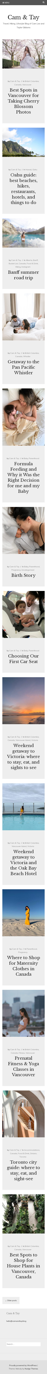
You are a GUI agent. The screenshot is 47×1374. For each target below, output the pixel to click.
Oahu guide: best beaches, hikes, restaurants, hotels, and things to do (23, 188)
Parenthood (34, 458)
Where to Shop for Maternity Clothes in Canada (23, 966)
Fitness (22, 1053)
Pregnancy (15, 570)
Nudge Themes (31, 1369)
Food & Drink (32, 263)
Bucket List (13, 263)
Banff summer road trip (23, 275)
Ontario (33, 1153)
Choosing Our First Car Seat (23, 658)
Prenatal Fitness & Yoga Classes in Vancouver (23, 1066)
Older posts (12, 1300)
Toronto (22, 1157)
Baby (26, 458)
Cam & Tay (23, 17)
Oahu (35, 169)
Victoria (34, 740)
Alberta (29, 260)
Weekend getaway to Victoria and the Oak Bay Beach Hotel (23, 862)
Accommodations (32, 1150)
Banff (35, 260)
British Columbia (32, 81)
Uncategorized (27, 570)
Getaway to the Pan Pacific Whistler (23, 367)
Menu (7, 3)
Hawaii (29, 169)
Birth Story (23, 575)
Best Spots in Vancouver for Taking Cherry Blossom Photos (23, 101)
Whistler (26, 356)
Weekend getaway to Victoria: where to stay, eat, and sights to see (23, 756)
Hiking (18, 267)
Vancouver (26, 84)
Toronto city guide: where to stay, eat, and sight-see (23, 1170)
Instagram (26, 267)
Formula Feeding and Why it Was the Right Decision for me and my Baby (23, 477)
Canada (17, 84)
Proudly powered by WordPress (23, 1365)
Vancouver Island (23, 740)
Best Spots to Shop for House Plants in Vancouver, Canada (23, 1266)
